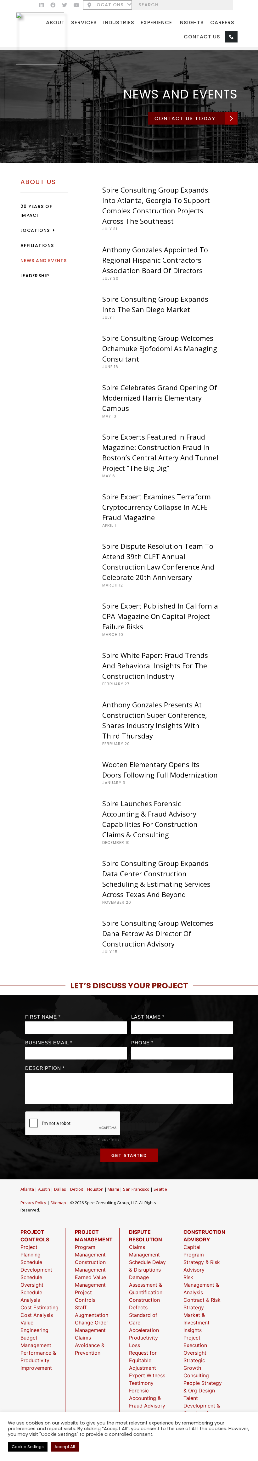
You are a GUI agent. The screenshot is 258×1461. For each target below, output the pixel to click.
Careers (222, 22)
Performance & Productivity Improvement (38, 1360)
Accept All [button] (64, 1447)
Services (84, 22)
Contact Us (202, 36)
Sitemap (58, 1202)
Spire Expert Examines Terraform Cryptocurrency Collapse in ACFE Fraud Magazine (156, 507)
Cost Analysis (36, 1315)
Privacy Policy (33, 1202)
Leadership (34, 276)
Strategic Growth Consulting (196, 1368)
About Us (38, 181)
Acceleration (144, 1330)
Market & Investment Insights (196, 1322)
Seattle (160, 1189)
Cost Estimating (39, 1307)
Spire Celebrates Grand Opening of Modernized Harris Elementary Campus (159, 398)
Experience (156, 22)
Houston (95, 1189)
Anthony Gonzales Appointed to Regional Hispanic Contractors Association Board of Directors (155, 260)
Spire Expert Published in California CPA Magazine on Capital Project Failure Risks (160, 616)
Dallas (60, 1189)
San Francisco (136, 1189)
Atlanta (27, 1189)
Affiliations (37, 245)
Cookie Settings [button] (28, 1447)
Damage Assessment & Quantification (145, 1284)
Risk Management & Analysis (201, 1284)
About (55, 22)
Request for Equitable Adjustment (143, 1360)
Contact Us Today (185, 118)
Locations (109, 5)
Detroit (76, 1189)
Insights (191, 22)
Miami (113, 1189)
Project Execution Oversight (195, 1345)
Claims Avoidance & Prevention (89, 1345)
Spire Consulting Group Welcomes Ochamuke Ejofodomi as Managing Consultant (159, 348)
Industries (118, 22)
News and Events (43, 260)
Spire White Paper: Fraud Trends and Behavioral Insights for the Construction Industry (155, 665)
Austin (44, 1189)
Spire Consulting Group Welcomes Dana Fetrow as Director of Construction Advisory (157, 933)
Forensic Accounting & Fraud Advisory (147, 1398)
